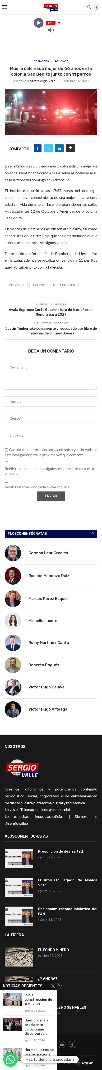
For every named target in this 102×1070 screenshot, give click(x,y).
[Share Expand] (70, 148)
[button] (10, 1059)
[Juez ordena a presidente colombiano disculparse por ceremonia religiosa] (12, 1024)
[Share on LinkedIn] (59, 148)
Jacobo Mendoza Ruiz (48, 576)
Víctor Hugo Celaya (46, 687)
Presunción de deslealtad (60, 851)
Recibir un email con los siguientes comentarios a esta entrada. (49, 471)
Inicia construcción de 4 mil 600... (38, 999)
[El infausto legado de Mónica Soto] (19, 887)
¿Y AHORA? (47, 979)
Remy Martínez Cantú (48, 642)
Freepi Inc (86, 1063)
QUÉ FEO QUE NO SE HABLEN (62, 1007)
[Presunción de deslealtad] (19, 858)
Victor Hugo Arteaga (47, 709)
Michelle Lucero (42, 620)
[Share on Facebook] (38, 148)
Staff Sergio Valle (43, 81)
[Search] (89, 7)
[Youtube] (61, 1044)
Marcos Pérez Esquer (48, 598)
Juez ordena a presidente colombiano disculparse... (36, 1027)
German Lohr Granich (48, 553)
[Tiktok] (72, 1044)
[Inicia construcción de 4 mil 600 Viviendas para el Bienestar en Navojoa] (12, 999)
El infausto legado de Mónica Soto (67, 882)
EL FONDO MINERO (53, 950)
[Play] (38, 23)
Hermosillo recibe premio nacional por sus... (39, 1054)
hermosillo (16, 285)
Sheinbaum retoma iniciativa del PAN (67, 911)
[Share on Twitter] (48, 148)
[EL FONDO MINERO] (19, 957)
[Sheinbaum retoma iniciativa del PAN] (19, 916)
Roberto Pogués (43, 665)
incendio (38, 285)
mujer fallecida (64, 285)
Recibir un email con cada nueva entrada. (37, 487)
